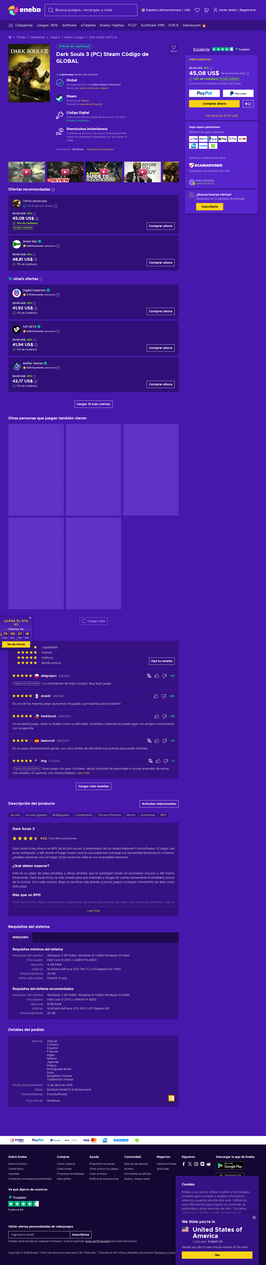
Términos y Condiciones (168, 1252)
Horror (131, 598)
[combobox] (91, 10)
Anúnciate (163, 1169)
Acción (15, 598)
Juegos (55, 37)
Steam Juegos (74, 37)
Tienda (21, 37)
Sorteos (129, 1169)
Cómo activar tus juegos (103, 1169)
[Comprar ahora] (204, 93)
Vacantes (14, 1174)
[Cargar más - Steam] (59, 99)
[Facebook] (184, 1163)
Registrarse (248, 10)
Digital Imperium (34, 290)
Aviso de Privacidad (97, 1241)
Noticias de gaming (136, 1164)
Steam (85, 100)
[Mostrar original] (149, 459)
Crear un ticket (98, 1174)
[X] (190, 1163)
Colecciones (64, 1169)
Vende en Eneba (166, 1164)
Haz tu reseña (161, 444)
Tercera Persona (109, 598)
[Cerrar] (254, 1217)
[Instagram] (196, 1163)
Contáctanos (15, 1169)
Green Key (30, 241)
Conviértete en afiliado (137, 1174)
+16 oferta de (221, 115)
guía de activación (91, 104)
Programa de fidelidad (70, 1174)
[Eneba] (24, 10)
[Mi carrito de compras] (206, 10)
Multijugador (61, 598)
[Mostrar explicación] (57, 246)
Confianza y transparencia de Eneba (30, 1179)
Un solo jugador (36, 598)
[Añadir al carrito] (248, 103)
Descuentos (64, 1179)
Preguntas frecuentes (102, 1164)
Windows (53, 884)
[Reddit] (209, 1163)
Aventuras (148, 598)
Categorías (37, 37)
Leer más (93, 694)
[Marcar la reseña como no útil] (164, 459)
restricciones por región (93, 88)
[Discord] (202, 1163)
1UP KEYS (29, 326)
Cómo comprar (66, 1164)
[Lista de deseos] (197, 10)
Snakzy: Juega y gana (137, 1179)
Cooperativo (83, 598)
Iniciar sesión (228, 10)
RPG (163, 598)
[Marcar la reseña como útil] (156, 459)
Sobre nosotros (17, 1164)
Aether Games (33, 363)
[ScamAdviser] (205, 165)
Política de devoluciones (104, 1179)
